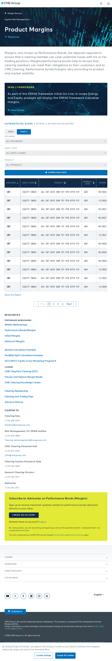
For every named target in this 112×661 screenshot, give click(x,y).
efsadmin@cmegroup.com (17, 425)
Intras (40, 124)
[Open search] (101, 3)
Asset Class (11, 148)
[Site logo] (10, 3)
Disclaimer (9, 642)
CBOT (101, 626)
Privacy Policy (59, 535)
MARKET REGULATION (13, 571)
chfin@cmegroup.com (15, 455)
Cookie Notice (37, 642)
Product (9, 160)
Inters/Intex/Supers (61, 124)
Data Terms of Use (66, 642)
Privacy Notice (22, 642)
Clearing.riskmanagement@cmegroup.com (25, 440)
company (9, 557)
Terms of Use (50, 642)
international (11, 564)
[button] (56, 172)
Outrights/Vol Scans (19, 124)
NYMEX (8, 629)
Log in (42, 522)
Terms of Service (76, 535)
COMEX (18, 629)
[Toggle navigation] (108, 3)
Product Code (87, 183)
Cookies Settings (43, 655)
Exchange (10, 136)
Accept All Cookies (65, 655)
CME (96, 626)
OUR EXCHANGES (11, 578)
